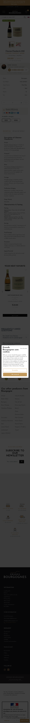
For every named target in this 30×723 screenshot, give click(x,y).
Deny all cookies (23, 348)
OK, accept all (15, 374)
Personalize (15, 370)
